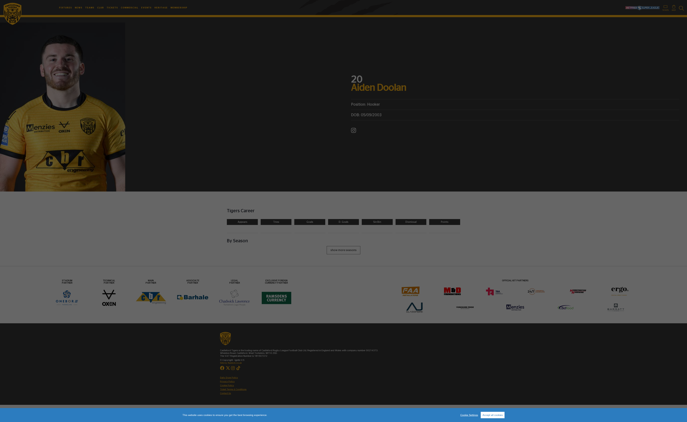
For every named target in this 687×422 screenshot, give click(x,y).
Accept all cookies (493, 415)
